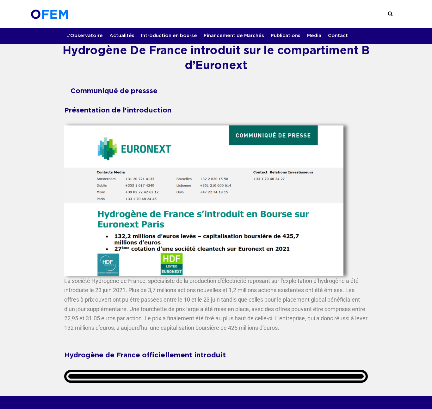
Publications (285, 36)
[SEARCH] (390, 14)
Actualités (121, 36)
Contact (338, 36)
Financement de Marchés (234, 36)
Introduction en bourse (169, 36)
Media (314, 36)
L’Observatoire (84, 36)
